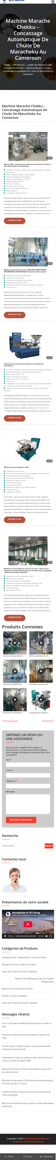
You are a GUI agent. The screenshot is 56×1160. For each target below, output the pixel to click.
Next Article (47, 721)
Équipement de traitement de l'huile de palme (24, 957)
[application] (28, 924)
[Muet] (46, 936)
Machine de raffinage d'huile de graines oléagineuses (34, 980)
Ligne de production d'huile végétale (19, 972)
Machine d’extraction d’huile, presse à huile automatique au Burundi (28, 1104)
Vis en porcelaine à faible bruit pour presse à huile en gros (26, 1025)
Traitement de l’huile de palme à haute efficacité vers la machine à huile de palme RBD (27, 1059)
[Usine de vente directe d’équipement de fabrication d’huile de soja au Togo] (15, 642)
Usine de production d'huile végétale (19, 1003)
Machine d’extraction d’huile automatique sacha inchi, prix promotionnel (26, 1070)
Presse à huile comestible (14, 996)
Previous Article (10, 721)
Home (7, 65)
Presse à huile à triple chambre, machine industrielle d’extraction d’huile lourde (26, 1047)
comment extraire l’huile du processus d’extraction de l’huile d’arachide (26, 1093)
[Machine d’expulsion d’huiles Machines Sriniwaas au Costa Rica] (15, 699)
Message (10, 791)
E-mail (9, 770)
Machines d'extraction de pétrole (17, 989)
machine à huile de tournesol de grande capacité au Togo (26, 1036)
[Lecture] (5, 936)
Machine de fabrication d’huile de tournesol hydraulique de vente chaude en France (27, 1082)
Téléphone (11, 780)
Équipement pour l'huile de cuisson (19, 964)
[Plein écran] (50, 936)
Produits (18, 65)
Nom (9, 759)
